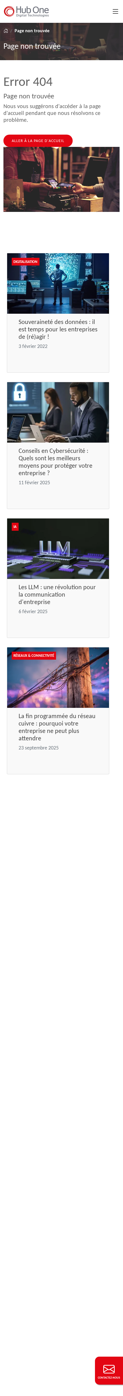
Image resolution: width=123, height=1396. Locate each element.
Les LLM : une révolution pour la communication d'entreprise (57, 594)
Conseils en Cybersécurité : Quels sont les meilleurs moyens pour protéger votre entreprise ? (55, 462)
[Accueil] (5, 31)
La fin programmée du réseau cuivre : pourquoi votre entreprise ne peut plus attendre (57, 727)
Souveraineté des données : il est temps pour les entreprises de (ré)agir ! (58, 329)
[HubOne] (26, 11)
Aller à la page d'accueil (38, 140)
